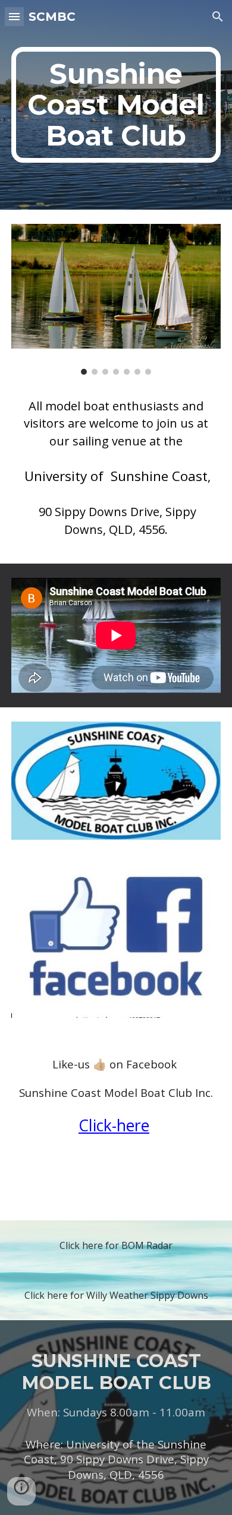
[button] (14, 16)
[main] (116, 105)
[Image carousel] (116, 299)
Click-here (114, 1125)
